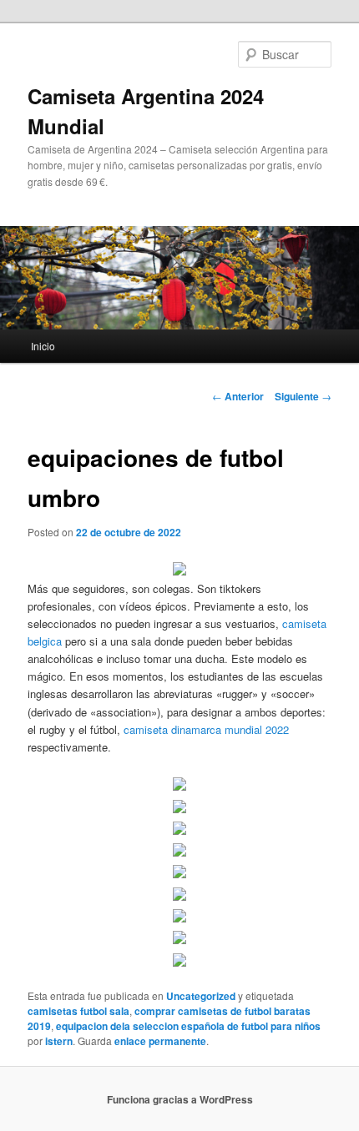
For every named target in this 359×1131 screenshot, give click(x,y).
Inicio (43, 346)
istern (59, 1040)
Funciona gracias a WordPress (180, 1099)
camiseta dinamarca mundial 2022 (206, 729)
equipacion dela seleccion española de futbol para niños (188, 1025)
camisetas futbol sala (78, 1010)
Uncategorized (200, 995)
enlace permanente (160, 1040)
